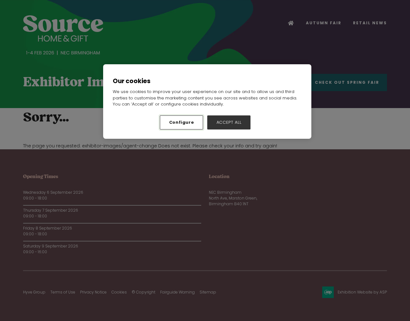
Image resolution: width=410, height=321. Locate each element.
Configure (181, 122)
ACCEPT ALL (229, 122)
